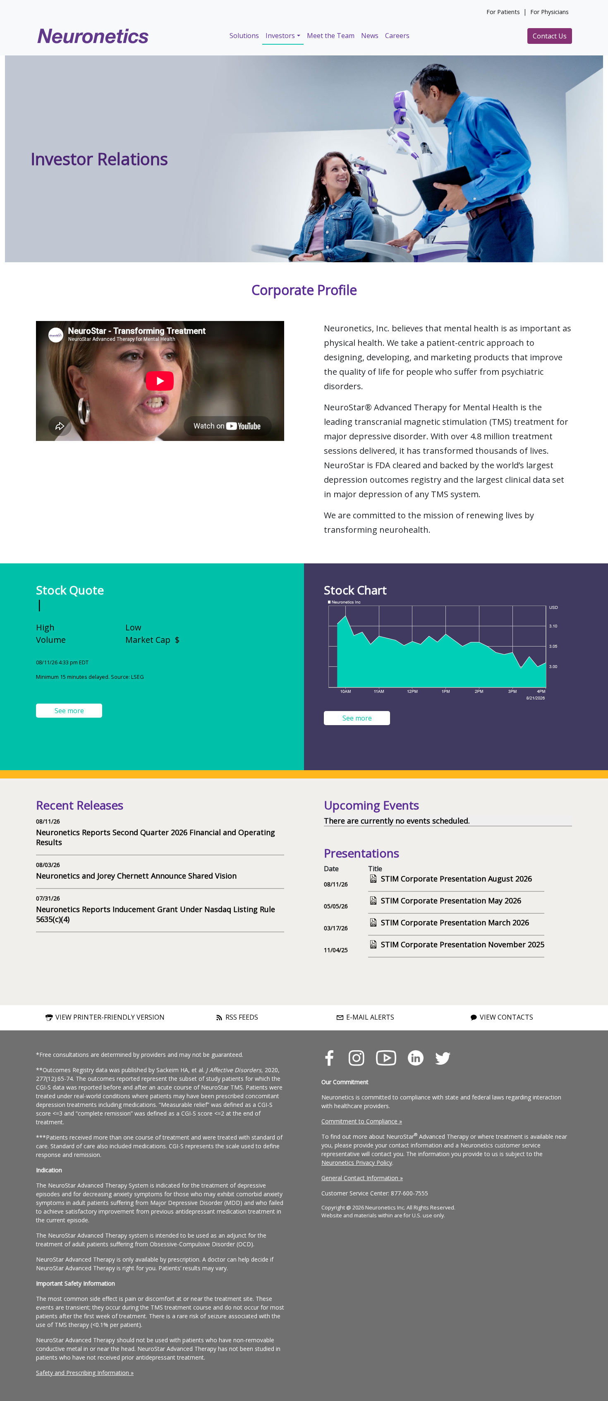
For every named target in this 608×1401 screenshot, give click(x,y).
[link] (335, 1058)
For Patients (503, 12)
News (369, 35)
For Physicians (549, 12)
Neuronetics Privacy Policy (356, 1162)
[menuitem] (244, 36)
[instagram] (356, 1057)
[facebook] (329, 1057)
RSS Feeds (241, 1017)
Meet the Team (330, 35)
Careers (397, 35)
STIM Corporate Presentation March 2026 (455, 922)
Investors (280, 35)
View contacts (505, 1017)
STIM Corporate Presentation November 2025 (462, 944)
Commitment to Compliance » (361, 1121)
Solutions (244, 35)
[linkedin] (416, 1057)
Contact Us (550, 36)
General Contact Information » (362, 1178)
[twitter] (442, 1057)
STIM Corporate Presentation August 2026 (456, 879)
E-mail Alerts (369, 1017)
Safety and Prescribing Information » (85, 1373)
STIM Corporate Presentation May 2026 (451, 900)
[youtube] (386, 1057)
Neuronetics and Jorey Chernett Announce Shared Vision (136, 876)
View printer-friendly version (109, 1017)
